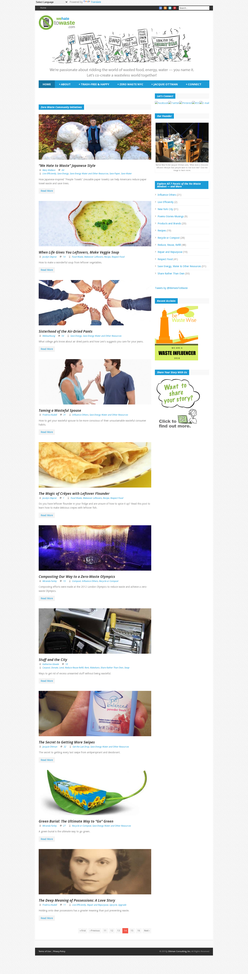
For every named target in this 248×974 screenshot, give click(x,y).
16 (138, 930)
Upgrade (122, 905)
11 (64, 905)
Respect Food (117, 257)
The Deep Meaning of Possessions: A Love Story (77, 900)
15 (64, 581)
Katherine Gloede (50, 664)
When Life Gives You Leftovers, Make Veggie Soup (79, 252)
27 (64, 826)
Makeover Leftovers (93, 257)
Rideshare (94, 667)
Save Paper (114, 173)
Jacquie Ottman (164, 84)
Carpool (46, 667)
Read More (47, 190)
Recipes (162, 230)
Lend (61, 667)
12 (112, 930)
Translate (96, 2)
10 (66, 664)
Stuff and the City (53, 659)
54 (62, 336)
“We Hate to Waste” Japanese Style (67, 165)
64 (63, 170)
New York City (165, 209)
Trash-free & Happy (94, 84)
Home (43, 8)
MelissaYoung (48, 336)
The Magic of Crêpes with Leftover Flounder (74, 493)
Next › (147, 930)
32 (65, 746)
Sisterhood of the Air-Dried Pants (65, 331)
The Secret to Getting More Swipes (67, 742)
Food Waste (77, 257)
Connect (193, 84)
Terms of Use (45, 951)
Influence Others (80, 415)
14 (64, 257)
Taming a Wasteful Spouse (60, 410)
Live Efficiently (49, 173)
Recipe (107, 257)
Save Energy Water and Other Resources (89, 173)
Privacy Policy (59, 951)
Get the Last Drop (80, 746)
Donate (54, 667)
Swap (126, 667)
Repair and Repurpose (97, 905)
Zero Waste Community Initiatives (61, 107)
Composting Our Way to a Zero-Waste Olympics (77, 576)
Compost (76, 581)
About (65, 84)
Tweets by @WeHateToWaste (171, 288)
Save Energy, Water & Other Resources (179, 266)
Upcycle (113, 905)
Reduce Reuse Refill (74, 667)
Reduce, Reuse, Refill (169, 244)
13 (118, 930)
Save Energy (63, 173)
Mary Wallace (48, 170)
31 (64, 415)
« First (83, 930)
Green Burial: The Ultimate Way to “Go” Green (76, 821)
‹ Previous (95, 930)
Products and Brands (169, 223)
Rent (86, 667)
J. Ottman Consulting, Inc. (178, 951)
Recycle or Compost (108, 581)
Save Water (126, 173)
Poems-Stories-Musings (171, 216)
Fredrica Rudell (49, 415)
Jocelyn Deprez (49, 257)
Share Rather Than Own (111, 667)
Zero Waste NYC (130, 84)
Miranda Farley (49, 581)
